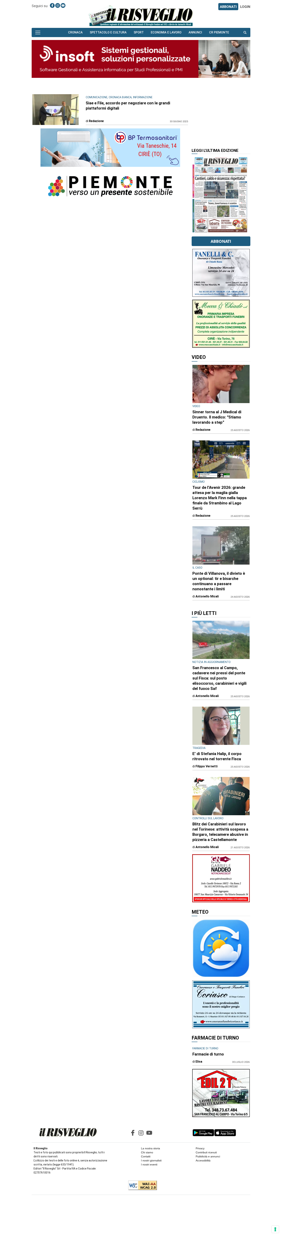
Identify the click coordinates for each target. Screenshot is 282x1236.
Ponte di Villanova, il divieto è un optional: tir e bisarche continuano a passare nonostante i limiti (218, 581)
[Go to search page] (245, 32)
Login (245, 7)
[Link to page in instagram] (57, 5)
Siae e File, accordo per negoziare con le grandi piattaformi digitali (128, 106)
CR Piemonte (219, 32)
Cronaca (75, 32)
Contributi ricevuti (206, 1152)
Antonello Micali (207, 596)
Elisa (198, 1061)
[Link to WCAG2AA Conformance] (141, 1185)
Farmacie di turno (208, 1054)
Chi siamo (147, 1152)
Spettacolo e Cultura (108, 32)
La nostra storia (150, 1148)
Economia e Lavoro (166, 32)
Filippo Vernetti (206, 766)
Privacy (200, 1148)
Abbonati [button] (221, 241)
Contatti (145, 1156)
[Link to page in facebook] (52, 5)
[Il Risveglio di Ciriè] (141, 15)
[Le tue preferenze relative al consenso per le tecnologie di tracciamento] (275, 1229)
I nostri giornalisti (151, 1160)
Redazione (96, 121)
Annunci (195, 32)
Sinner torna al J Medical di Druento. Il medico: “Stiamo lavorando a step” (216, 417)
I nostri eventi (149, 1164)
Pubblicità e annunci (208, 1156)
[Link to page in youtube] (63, 5)
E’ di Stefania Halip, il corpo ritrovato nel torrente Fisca (217, 756)
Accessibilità (203, 1160)
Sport (139, 32)
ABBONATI (228, 7)
